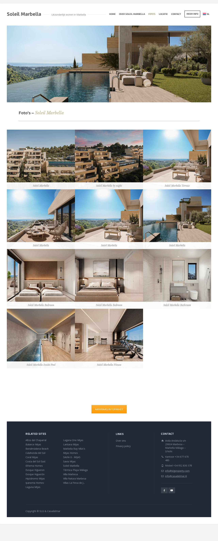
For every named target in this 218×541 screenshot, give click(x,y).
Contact (176, 14)
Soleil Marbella (71, 465)
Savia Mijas (69, 461)
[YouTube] (171, 490)
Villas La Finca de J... (74, 482)
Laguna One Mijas (73, 440)
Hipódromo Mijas (35, 478)
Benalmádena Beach (37, 448)
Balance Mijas (33, 444)
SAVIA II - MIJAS (71, 457)
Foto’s (151, 14)
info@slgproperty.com (177, 470)
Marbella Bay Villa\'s (74, 448)
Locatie (163, 14)
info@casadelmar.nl (176, 476)
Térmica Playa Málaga (75, 470)
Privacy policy (123, 446)
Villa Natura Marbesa (74, 478)
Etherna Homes (34, 465)
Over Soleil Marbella (132, 14)
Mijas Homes (70, 453)
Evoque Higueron (35, 470)
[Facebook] (164, 490)
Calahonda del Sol (35, 453)
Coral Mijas (32, 457)
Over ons (121, 440)
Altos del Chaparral (36, 440)
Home (112, 14)
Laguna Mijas (33, 487)
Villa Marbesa (70, 474)
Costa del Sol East (35, 461)
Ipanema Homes (35, 482)
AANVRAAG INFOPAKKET (109, 409)
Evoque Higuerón (35, 474)
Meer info (192, 14)
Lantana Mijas (71, 444)
